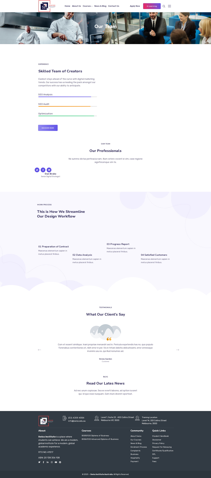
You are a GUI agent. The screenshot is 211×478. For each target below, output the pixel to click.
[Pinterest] (60, 462)
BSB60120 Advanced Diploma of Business (100, 439)
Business (134, 454)
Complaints (135, 451)
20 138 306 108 (52, 457)
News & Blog (100, 6)
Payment (134, 461)
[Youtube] (56, 462)
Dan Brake (50, 173)
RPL (154, 454)
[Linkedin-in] (48, 462)
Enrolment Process (139, 447)
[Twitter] (39, 462)
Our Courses (136, 440)
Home (67, 6)
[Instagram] (52, 462)
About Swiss (136, 436)
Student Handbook (160, 436)
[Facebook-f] (43, 462)
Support (155, 458)
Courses (87, 6)
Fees (154, 461)
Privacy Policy (158, 443)
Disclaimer (156, 440)
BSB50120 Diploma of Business (95, 435)
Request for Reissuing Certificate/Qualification (162, 449)
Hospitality (135, 458)
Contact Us (113, 6)
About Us (76, 6)
